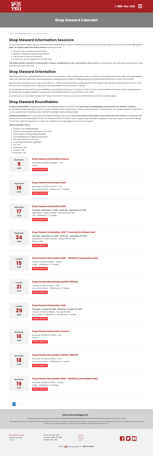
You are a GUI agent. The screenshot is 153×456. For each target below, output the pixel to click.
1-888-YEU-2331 (125, 6)
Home (11, 33)
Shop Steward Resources (23, 33)
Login (80, 440)
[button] (140, 6)
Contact (81, 435)
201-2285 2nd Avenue (17, 435)
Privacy (81, 437)
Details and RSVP (40, 169)
